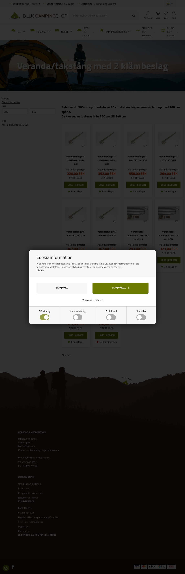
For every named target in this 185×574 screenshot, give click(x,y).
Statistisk (141, 311)
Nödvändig (44, 311)
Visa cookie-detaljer (92, 300)
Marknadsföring (78, 311)
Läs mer (40, 270)
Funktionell (111, 311)
